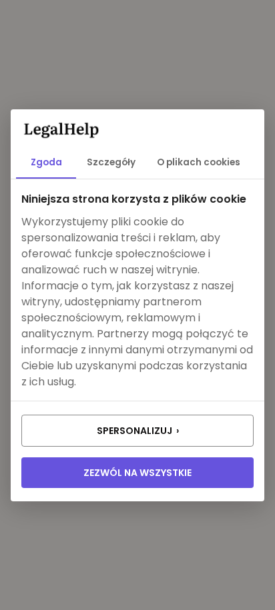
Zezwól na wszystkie (137, 472)
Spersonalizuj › (138, 430)
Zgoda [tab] (46, 162)
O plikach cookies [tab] (198, 162)
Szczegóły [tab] (111, 162)
